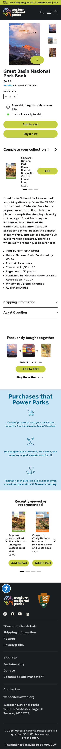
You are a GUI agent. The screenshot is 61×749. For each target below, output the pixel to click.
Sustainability (14, 664)
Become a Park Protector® (23, 677)
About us (10, 658)
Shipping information (19, 302)
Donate (9, 670)
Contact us (11, 689)
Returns (9, 639)
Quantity (9, 92)
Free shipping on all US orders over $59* (33, 2)
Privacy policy (14, 645)
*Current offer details (19, 626)
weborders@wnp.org (19, 697)
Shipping (8, 85)
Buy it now (30, 134)
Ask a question (15, 313)
